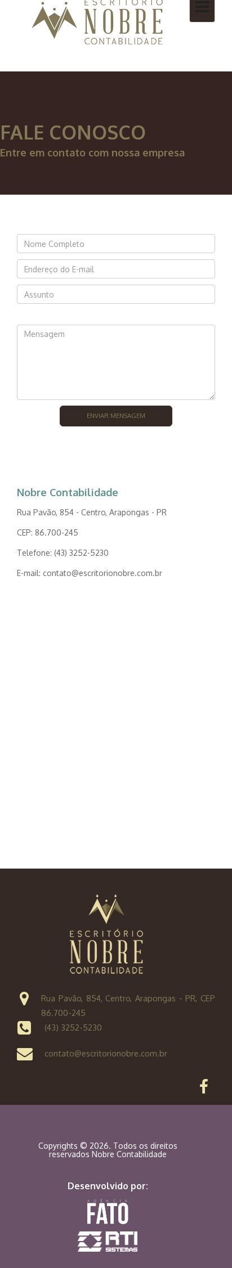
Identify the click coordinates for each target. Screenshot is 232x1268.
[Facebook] (203, 1089)
